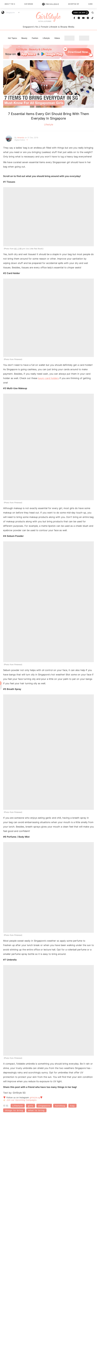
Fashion (35, 38)
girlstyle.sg (35, 1097)
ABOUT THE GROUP (10, 4)
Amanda (21, 137)
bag (72, 1105)
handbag (60, 1105)
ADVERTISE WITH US (73, 4)
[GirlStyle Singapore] (48, 17)
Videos (57, 38)
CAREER (90, 4)
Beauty (24, 38)
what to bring (36, 1110)
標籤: (6, 1105)
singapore (44, 1105)
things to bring (14, 1110)
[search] (92, 12)
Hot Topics (12, 38)
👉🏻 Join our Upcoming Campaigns (20, 1100)
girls (30, 1105)
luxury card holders (48, 378)
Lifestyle (46, 38)
